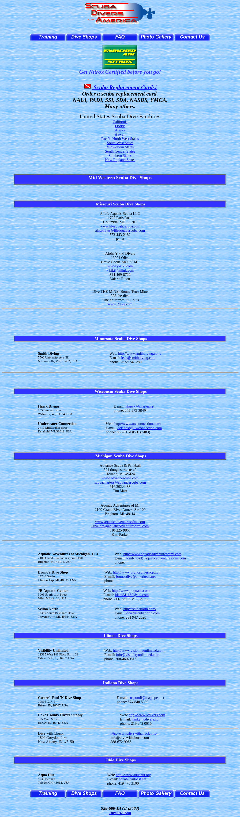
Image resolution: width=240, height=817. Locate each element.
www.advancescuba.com (120, 478)
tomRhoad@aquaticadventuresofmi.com (156, 558)
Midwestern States (120, 147)
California (120, 122)
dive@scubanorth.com (143, 613)
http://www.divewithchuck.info (133, 733)
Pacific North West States (120, 139)
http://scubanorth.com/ (139, 609)
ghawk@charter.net (139, 406)
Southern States (120, 156)
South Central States (120, 151)
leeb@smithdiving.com (138, 358)
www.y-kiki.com (120, 266)
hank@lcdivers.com (146, 719)
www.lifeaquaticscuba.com (120, 226)
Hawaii (120, 134)
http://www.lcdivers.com (147, 715)
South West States (120, 143)
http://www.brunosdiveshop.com (137, 572)
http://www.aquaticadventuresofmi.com (152, 554)
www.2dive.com (120, 304)
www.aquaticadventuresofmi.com (120, 522)
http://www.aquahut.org (133, 775)
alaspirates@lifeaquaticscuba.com (120, 230)
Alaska (120, 130)
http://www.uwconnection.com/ (137, 424)
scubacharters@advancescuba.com (120, 482)
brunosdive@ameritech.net (136, 576)
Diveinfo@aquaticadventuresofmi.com (120, 526)
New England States (120, 160)
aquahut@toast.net (132, 779)
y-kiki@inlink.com (120, 270)
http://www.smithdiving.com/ (139, 353)
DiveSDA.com (120, 813)
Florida (120, 126)
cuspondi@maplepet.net (146, 698)
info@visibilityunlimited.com (137, 655)
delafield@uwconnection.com (139, 428)
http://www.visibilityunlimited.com (138, 650)
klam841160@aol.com (132, 595)
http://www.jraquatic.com (131, 591)
